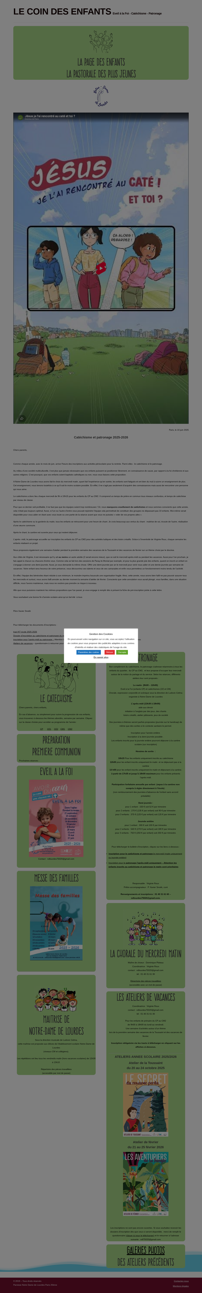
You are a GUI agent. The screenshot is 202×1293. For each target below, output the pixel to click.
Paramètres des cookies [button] (88, 652)
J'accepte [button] (122, 652)
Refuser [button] (109, 652)
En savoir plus (101, 657)
